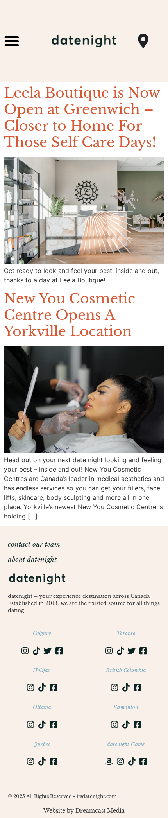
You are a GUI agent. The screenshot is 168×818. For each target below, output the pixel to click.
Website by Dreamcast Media (84, 810)
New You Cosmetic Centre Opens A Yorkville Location (69, 315)
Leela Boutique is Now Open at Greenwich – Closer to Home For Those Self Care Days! (82, 117)
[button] (11, 41)
